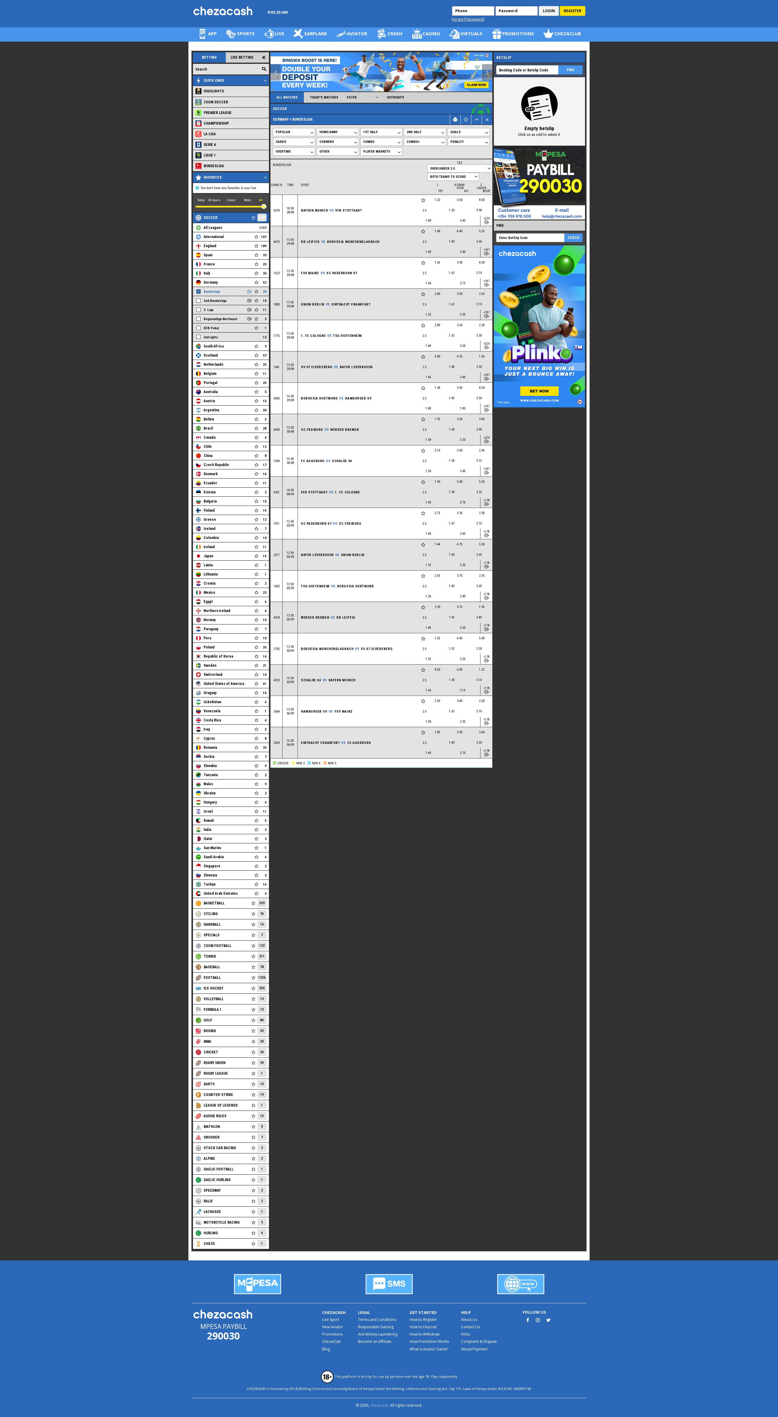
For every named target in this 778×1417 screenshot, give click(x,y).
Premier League (218, 113)
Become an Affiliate (374, 1341)
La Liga (210, 134)
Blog (326, 1349)
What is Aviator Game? (429, 1349)
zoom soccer (216, 102)
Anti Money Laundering (378, 1334)
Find (570, 70)
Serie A (210, 145)
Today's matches (324, 97)
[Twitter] (548, 1320)
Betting (209, 57)
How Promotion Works (429, 1341)
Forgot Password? (468, 19)
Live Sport (330, 1319)
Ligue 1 (210, 155)
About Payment (474, 1349)
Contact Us (470, 1326)
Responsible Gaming (376, 1326)
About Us (469, 1319)
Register (572, 10)
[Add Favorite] (423, 200)
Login (549, 10)
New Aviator (332, 1326)
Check (573, 238)
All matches (287, 97)
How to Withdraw (424, 1334)
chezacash (379, 1405)
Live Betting (242, 57)
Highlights (214, 91)
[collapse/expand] (476, 119)
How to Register (423, 1319)
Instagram (538, 1320)
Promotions (332, 1334)
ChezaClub (331, 1341)
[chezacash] (223, 11)
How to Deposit (423, 1326)
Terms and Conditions (377, 1319)
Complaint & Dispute (479, 1341)
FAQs (465, 1334)
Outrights (395, 97)
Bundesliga (214, 166)
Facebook (527, 1320)
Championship (216, 123)
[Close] (487, 119)
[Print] (455, 119)
